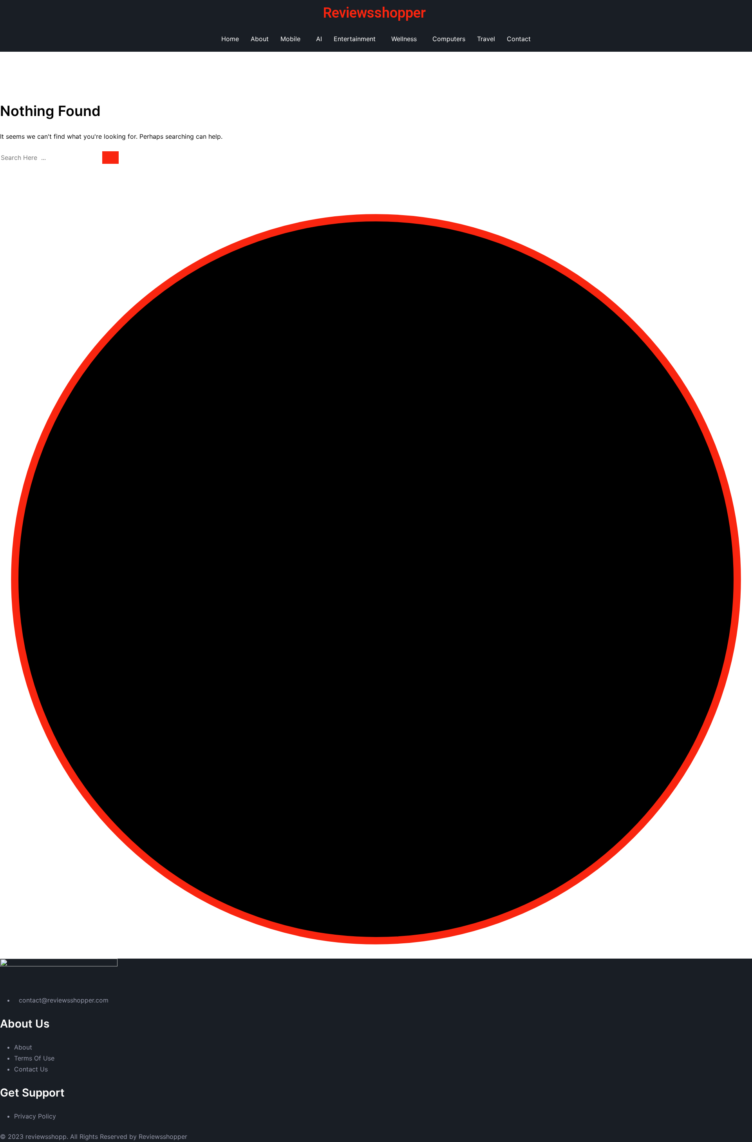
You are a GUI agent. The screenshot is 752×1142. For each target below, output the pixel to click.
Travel (486, 39)
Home (230, 39)
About (260, 39)
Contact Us (31, 1069)
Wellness (404, 39)
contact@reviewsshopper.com (63, 1000)
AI (319, 39)
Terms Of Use (34, 1058)
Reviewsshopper (374, 13)
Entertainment (355, 39)
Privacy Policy (35, 1116)
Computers (448, 39)
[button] (292, 39)
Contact (519, 39)
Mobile (290, 39)
